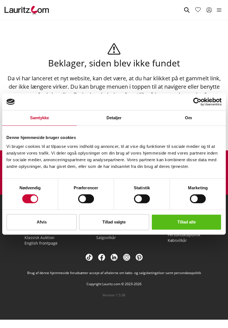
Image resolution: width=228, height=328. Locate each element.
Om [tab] (188, 117)
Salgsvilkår (106, 237)
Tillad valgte (114, 222)
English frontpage (41, 243)
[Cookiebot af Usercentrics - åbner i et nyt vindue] (197, 102)
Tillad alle (186, 222)
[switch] (86, 198)
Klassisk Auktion (39, 237)
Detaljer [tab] (114, 117)
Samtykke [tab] (39, 117)
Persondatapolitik (184, 234)
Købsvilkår (177, 240)
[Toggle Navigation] (219, 10)
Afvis (42, 222)
